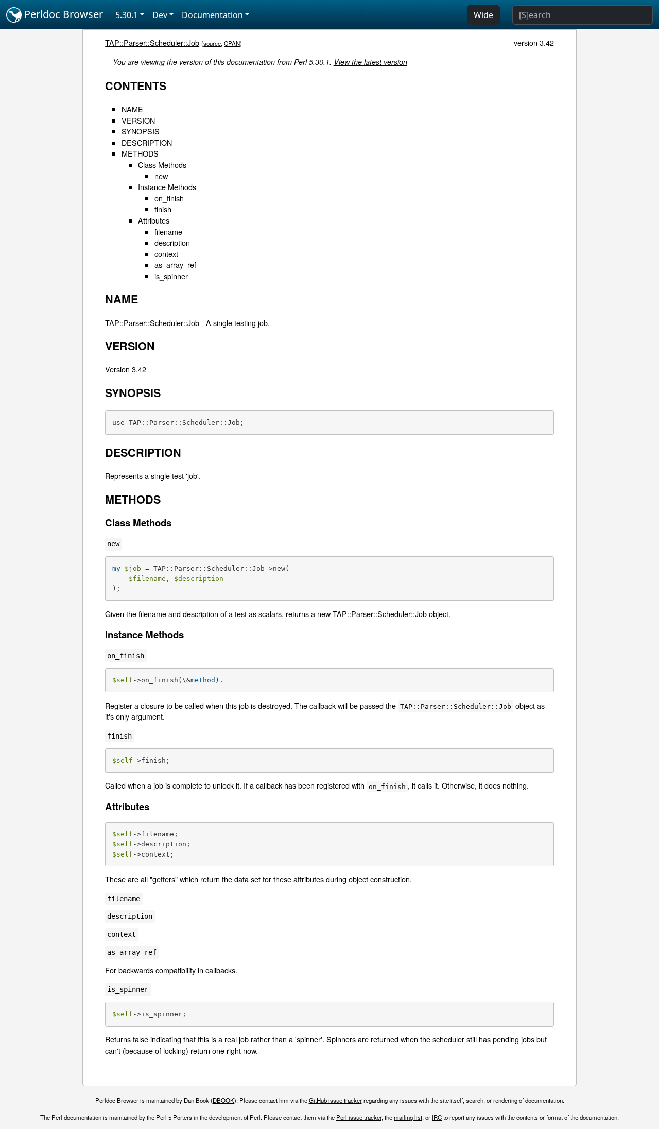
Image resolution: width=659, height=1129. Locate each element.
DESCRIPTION (147, 142)
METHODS (140, 153)
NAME (132, 109)
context (166, 253)
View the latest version (370, 62)
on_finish (169, 198)
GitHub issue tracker (335, 1100)
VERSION (138, 120)
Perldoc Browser (62, 14)
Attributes (153, 220)
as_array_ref (175, 264)
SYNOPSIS (141, 131)
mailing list (408, 1117)
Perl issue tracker (358, 1117)
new (161, 175)
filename (168, 231)
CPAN (232, 43)
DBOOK (223, 1100)
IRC (437, 1117)
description (172, 242)
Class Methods (162, 164)
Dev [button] (159, 15)
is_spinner (171, 275)
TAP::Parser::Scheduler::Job (152, 42)
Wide (483, 15)
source (212, 43)
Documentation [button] (212, 15)
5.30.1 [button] (126, 15)
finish (162, 208)
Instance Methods (167, 186)
